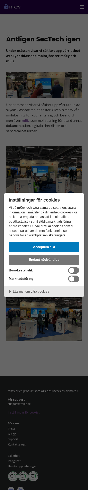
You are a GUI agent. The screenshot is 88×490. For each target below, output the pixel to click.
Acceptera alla (44, 247)
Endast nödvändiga (44, 259)
